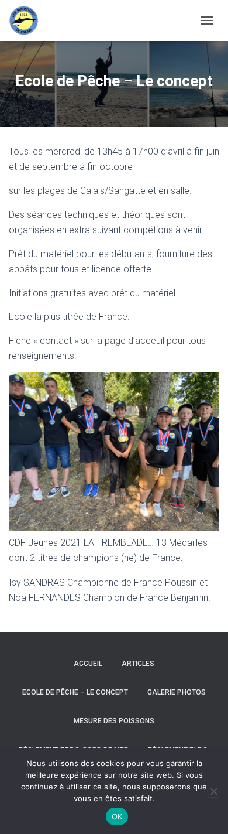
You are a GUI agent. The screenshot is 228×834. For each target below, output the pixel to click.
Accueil (88, 663)
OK (117, 816)
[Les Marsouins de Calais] (28, 20)
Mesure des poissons (114, 721)
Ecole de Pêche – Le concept (75, 692)
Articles (138, 663)
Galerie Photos (176, 692)
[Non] (213, 791)
